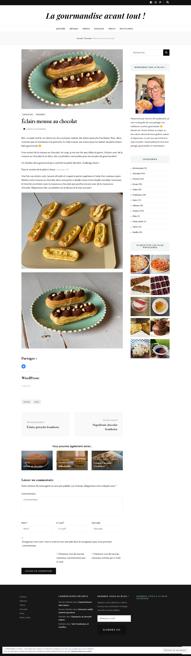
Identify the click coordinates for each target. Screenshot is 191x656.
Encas (106, 459)
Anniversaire (29, 458)
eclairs (36, 402)
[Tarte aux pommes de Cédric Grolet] (160, 265)
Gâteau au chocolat (32, 466)
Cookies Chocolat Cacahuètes (102, 464)
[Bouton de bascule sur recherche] (167, 2)
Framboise (137, 195)
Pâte (135, 216)
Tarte (135, 227)
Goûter (26, 462)
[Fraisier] (140, 307)
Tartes (86, 29)
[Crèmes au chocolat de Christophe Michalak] (160, 349)
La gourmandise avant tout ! (95, 15)
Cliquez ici (112, 629)
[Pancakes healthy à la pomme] (160, 307)
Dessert (40, 114)
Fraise (135, 189)
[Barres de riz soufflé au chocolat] (140, 286)
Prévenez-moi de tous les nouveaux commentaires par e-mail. (71, 558)
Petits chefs (138, 221)
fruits (135, 200)
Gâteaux (74, 29)
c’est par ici (61, 169)
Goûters (60, 29)
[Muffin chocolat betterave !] (160, 328)
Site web (96, 522)
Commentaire (28, 493)
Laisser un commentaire (36, 129)
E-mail (60, 522)
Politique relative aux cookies (81, 651)
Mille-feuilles (64, 466)
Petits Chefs (126, 29)
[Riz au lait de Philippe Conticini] (140, 349)
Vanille (70, 462)
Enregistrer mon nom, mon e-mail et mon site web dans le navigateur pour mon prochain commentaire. (67, 543)
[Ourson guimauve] (160, 286)
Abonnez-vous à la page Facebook (151, 597)
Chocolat (99, 29)
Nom (24, 522)
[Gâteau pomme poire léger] (140, 328)
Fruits (112, 29)
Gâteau (136, 205)
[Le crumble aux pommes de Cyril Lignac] (140, 265)
